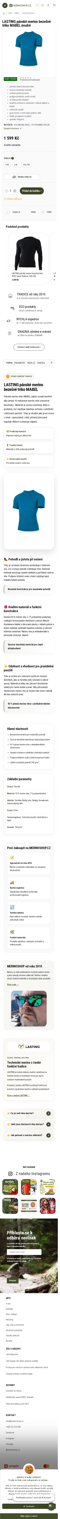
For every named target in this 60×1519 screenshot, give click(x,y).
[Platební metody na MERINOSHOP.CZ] (11, 1466)
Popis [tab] (9, 363)
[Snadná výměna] (29, 913)
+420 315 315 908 (13, 1427)
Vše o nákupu (11, 1314)
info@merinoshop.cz (14, 1421)
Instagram (10, 1438)
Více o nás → (13, 984)
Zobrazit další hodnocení (28, 347)
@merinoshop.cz (13, 1450)
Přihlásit (12, 1280)
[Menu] (5, 6)
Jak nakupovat (12, 1354)
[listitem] (28, 259)
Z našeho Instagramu (33, 1173)
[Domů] (4, 11)
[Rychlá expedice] (29, 888)
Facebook (10, 1432)
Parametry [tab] (19, 363)
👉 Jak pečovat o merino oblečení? (28, 1135)
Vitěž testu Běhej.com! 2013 (17, 1404)
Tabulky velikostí (12, 1335)
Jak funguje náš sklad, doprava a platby (22, 1361)
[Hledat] (42, 5)
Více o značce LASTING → (18, 1095)
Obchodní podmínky (14, 1330)
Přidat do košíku (31, 190)
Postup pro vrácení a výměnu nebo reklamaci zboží (27, 1367)
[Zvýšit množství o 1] (14, 191)
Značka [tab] (41, 363)
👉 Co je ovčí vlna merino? (28, 1113)
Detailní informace (11, 128)
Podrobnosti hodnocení (30, 80)
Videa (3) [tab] (31, 363)
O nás (8, 1303)
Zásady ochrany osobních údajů (19, 1374)
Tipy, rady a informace (15, 1325)
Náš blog (9, 1319)
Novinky (9, 1341)
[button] (5, 259)
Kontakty (9, 1309)
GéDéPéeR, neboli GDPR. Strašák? (20, 1397)
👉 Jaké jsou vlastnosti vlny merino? (28, 1124)
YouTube (9, 1444)
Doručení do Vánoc (14, 1391)
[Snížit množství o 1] (6, 191)
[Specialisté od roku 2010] (29, 863)
